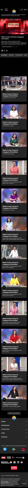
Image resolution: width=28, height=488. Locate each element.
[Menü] (2, 10)
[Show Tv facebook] (2, 50)
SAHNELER (11, 55)
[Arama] (26, 9)
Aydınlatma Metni (5, 482)
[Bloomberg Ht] (20, 457)
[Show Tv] (14, 11)
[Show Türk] (18, 462)
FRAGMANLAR (19, 55)
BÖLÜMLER (4, 55)
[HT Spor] (13, 457)
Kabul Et (25, 483)
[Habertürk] (3, 457)
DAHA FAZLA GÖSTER (14, 413)
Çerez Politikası (4, 481)
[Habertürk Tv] (9, 457)
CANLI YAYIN (6, 9)
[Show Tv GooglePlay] (14, 449)
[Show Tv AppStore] (4, 449)
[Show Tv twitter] (4, 50)
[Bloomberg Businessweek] (6, 462)
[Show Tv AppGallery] (23, 449)
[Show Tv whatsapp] (7, 50)
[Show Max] (22, 462)
